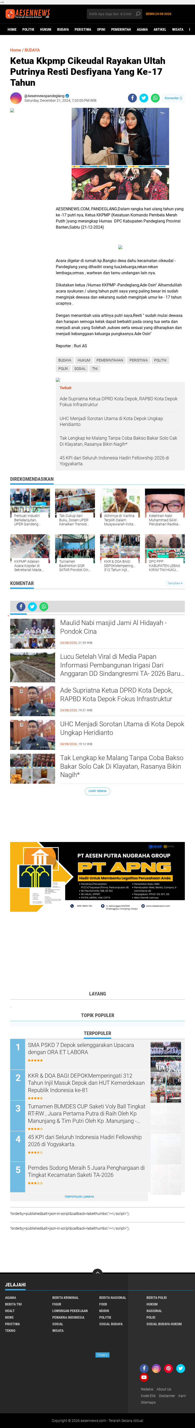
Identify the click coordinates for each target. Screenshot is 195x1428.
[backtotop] (97, 1274)
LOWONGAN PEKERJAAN (70, 1311)
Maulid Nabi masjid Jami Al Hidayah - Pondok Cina (113, 627)
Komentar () (173, 98)
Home (12, 29)
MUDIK (104, 1311)
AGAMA (142, 29)
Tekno (10, 1331)
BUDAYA (63, 29)
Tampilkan (174, 583)
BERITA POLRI (157, 1298)
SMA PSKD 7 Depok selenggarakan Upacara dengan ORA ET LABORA (81, 1049)
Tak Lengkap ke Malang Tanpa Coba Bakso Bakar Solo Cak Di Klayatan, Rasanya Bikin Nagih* (122, 766)
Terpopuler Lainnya (79, 1196)
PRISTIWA (12, 1324)
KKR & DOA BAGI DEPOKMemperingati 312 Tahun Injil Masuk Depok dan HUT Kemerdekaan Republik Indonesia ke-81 (86, 1083)
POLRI (63, 369)
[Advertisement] (97, 816)
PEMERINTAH (121, 29)
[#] (97, 876)
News (9, 1317)
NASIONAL (154, 1311)
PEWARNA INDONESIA (68, 1317)
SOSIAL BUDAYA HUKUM (164, 1324)
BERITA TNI (13, 1304)
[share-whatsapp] (155, 98)
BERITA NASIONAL (112, 1298)
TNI (95, 369)
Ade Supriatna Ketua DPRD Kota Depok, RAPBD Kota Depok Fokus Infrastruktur (116, 694)
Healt (10, 1311)
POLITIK (28, 29)
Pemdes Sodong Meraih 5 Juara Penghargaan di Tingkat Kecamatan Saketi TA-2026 (86, 1171)
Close (102, 1355)
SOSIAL (80, 369)
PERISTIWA (83, 29)
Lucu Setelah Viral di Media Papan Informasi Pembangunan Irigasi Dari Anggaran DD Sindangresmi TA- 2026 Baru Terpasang (120, 665)
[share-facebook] (132, 98)
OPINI (101, 29)
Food (103, 1304)
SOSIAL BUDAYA (111, 1324)
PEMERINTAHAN (109, 360)
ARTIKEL (160, 29)
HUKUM (45, 29)
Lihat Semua (97, 791)
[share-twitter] (143, 98)
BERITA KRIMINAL (65, 1298)
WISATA (177, 29)
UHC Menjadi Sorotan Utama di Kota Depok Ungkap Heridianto (122, 728)
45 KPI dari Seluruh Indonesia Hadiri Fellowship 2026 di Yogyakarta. (85, 1141)
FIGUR (56, 1304)
